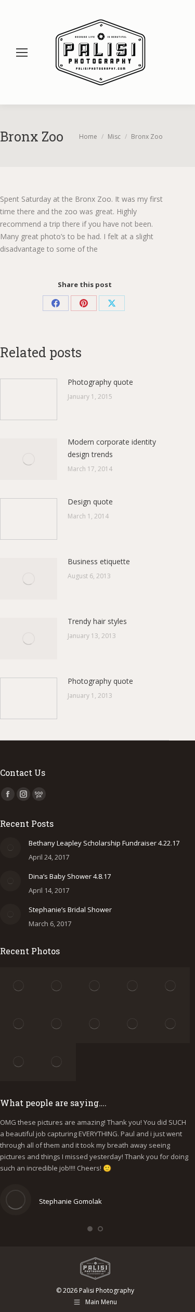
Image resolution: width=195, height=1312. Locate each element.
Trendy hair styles (97, 621)
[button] (90, 1228)
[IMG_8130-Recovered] (171, 1024)
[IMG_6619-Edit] (57, 986)
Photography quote (100, 382)
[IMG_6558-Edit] (19, 986)
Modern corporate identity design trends (112, 448)
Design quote (90, 501)
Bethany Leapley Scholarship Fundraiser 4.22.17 (104, 843)
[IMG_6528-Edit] (95, 986)
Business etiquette (99, 561)
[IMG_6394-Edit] (57, 1024)
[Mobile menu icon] (22, 52)
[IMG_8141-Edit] (95, 1024)
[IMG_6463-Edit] (171, 986)
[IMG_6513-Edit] (133, 986)
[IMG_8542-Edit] (19, 1062)
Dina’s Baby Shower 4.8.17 (70, 876)
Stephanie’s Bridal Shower (70, 909)
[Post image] (28, 399)
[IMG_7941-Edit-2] (133, 1024)
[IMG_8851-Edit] (57, 1062)
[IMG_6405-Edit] (19, 1024)
